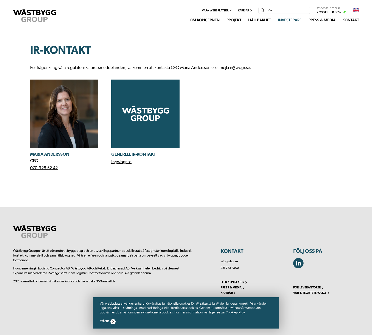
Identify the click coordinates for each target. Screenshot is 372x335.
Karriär (243, 10)
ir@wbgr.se (121, 162)
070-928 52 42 (44, 168)
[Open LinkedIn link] (300, 267)
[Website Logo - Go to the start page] (34, 15)
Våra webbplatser (215, 10)
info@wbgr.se (229, 261)
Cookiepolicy (235, 312)
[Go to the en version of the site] (356, 10)
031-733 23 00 (230, 268)
